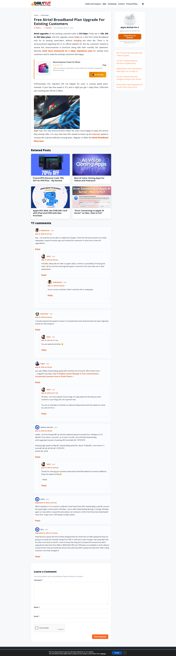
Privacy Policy (131, 4)
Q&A (104, 4)
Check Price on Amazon (130, 37)
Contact (121, 4)
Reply (37, 249)
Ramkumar (44, 314)
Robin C (38, 28)
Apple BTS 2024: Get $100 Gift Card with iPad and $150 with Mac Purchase (50, 213)
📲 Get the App (97, 75)
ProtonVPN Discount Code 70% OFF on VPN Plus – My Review (48, 179)
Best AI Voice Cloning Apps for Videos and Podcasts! (89, 179)
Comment (38, 580)
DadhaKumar (45, 230)
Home (36, 15)
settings (103, 654)
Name (37, 607)
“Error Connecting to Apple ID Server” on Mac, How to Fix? (89, 211)
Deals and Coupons (93, 4)
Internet (48, 28)
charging (77, 40)
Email (36, 616)
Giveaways (112, 4)
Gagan (42, 364)
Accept (117, 653)
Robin (49, 256)
